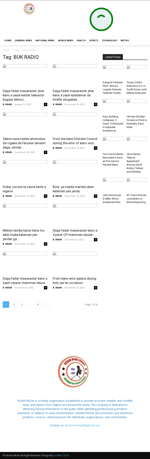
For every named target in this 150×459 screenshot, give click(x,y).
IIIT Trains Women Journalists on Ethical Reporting (136, 199)
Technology (109, 40)
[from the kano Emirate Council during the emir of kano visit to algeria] (75, 123)
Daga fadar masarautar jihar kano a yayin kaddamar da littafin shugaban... (73, 95)
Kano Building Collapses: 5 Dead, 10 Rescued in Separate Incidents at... (113, 123)
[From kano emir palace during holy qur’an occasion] (75, 263)
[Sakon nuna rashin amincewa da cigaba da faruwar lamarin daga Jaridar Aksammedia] (25, 123)
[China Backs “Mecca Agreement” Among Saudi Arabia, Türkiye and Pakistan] (137, 144)
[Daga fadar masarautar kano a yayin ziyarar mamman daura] (25, 263)
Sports (93, 40)
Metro (125, 40)
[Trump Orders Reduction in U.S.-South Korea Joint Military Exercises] (137, 72)
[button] (142, 40)
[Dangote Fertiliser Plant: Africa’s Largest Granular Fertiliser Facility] (113, 72)
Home (6, 50)
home (7, 40)
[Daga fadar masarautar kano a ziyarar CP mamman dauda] (75, 215)
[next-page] (46, 304)
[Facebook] (75, 435)
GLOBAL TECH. (61, 455)
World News (65, 40)
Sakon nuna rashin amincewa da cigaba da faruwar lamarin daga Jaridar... (24, 143)
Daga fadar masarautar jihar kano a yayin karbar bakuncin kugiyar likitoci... (23, 95)
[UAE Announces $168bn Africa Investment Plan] (113, 185)
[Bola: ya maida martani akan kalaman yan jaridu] (75, 171)
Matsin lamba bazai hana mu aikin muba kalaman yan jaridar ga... (23, 234)
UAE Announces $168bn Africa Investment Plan (112, 199)
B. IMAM (7, 104)
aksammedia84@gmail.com (82, 425)
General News (23, 40)
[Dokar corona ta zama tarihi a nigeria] (25, 171)
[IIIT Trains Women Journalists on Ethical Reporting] (137, 185)
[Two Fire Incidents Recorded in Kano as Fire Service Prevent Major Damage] (113, 144)
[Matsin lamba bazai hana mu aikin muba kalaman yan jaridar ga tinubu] (25, 215)
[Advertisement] (75, 332)
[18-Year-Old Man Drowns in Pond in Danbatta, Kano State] (137, 106)
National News (45, 40)
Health (81, 40)
